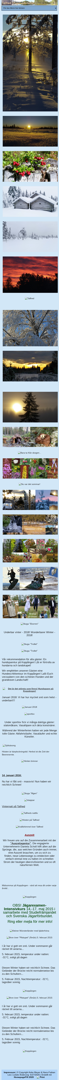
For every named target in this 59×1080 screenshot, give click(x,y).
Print (42, 1077)
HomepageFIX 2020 (24, 1077)
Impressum (9, 1072)
